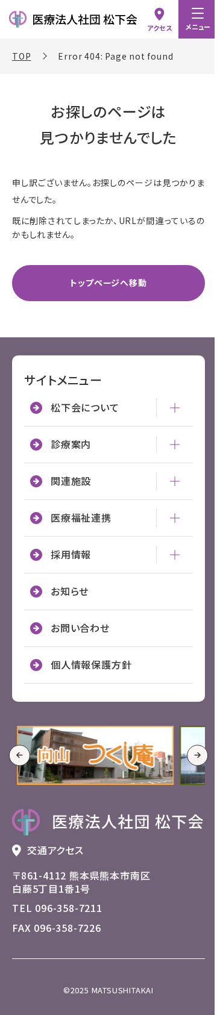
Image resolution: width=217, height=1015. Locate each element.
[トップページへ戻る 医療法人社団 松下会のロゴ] (104, 835)
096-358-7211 (68, 921)
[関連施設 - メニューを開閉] (166, 499)
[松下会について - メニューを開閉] (166, 425)
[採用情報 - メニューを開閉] (166, 572)
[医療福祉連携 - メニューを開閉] (166, 535)
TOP (21, 56)
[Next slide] (188, 770)
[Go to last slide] (19, 770)
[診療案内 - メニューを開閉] (166, 462)
